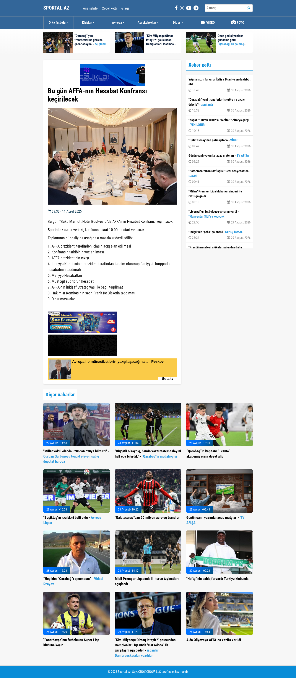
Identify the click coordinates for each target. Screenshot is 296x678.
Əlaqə (125, 8)
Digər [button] (177, 23)
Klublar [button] (87, 23)
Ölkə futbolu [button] (57, 23)
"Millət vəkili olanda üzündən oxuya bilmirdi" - (76, 456)
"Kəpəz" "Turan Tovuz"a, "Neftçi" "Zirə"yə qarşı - (219, 125)
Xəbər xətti (109, 8)
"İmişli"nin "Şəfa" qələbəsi (219, 235)
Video (210, 23)
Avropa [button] (117, 23)
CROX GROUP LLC (149, 672)
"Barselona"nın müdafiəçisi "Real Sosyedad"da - (219, 176)
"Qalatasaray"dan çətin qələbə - (219, 143)
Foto (240, 23)
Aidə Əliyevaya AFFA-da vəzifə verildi (213, 640)
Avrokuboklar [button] (147, 23)
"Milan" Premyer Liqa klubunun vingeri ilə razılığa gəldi (219, 196)
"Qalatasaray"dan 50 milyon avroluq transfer (147, 517)
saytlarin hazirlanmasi (65, 307)
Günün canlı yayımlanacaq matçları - (219, 159)
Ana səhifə (90, 8)
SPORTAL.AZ (56, 8)
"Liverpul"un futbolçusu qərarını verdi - (219, 217)
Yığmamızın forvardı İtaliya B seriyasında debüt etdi (219, 84)
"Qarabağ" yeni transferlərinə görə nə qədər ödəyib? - (219, 105)
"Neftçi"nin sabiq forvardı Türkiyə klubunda (217, 578)
